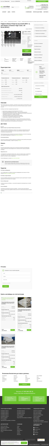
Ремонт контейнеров (38, 57)
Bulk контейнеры (36, 417)
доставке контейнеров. (19, 135)
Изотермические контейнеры (38, 420)
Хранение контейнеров (38, 54)
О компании (29, 11)
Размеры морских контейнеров (41, 36)
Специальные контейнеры (40, 33)
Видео (40, 66)
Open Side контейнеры (37, 413)
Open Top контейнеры (37, 412)
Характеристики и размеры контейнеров (8, 420)
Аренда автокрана (37, 51)
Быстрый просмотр (8, 299)
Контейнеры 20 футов (4, 412)
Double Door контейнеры (37, 410)
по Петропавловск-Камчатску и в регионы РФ (38, 399)
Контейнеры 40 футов (4, 414)
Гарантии (18, 428)
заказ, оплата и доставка (15, 158)
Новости (18, 433)
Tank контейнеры (36, 419)
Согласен (24, 442)
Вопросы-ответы (4, 428)
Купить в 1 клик (26, 54)
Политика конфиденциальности (34, 444)
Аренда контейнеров (38, 60)
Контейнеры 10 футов (4, 410)
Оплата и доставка (37, 11)
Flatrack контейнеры (37, 416)
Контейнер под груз (37, 46)
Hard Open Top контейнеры (38, 414)
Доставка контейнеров (38, 43)
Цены (9, 11)
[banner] (27, 8)
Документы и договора (5, 427)
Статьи (2, 431)
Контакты (46, 11)
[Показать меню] (1, 12)
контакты (19, 140)
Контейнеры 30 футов (4, 413)
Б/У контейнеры (3, 419)
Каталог (4, 11)
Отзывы (18, 431)
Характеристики (42, 75)
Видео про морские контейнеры (6, 430)
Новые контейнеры (4, 417)
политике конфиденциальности (9, 443)
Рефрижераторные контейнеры (41, 30)
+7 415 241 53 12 (44, 7)
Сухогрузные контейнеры (39, 27)
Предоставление (37, 49)
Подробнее (24, 384)
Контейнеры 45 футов (4, 416)
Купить (12, 366)
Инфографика (41, 71)
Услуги (13, 11)
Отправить (5, 286)
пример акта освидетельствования (9, 173)
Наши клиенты (19, 430)
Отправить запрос (26, 51)
